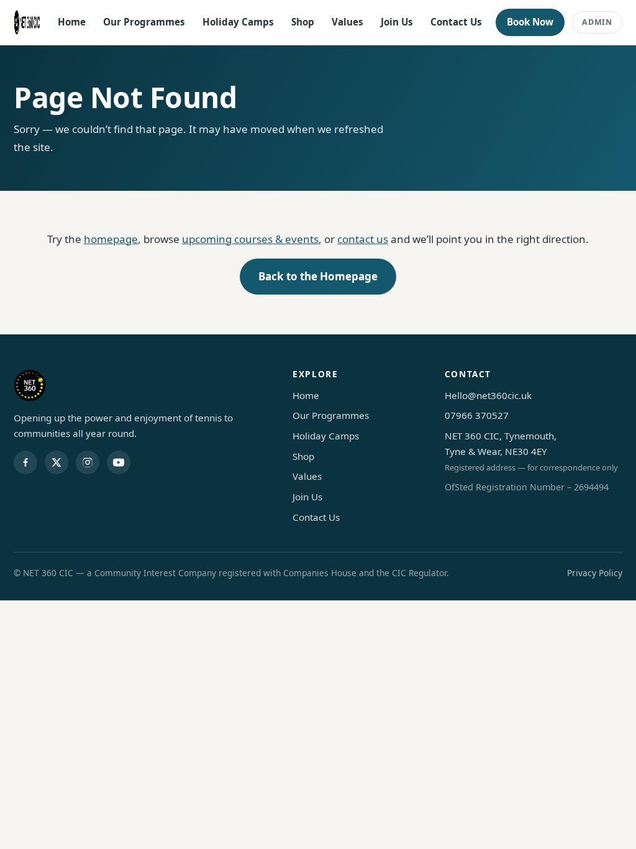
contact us (362, 239)
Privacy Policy (594, 573)
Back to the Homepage (318, 276)
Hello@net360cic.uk (488, 395)
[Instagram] (87, 462)
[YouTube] (118, 462)
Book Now (530, 22)
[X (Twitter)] (56, 462)
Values (347, 22)
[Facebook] (25, 462)
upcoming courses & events (250, 239)
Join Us (397, 22)
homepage (111, 239)
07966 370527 (477, 415)
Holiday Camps (238, 22)
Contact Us (456, 22)
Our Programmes (144, 22)
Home (72, 22)
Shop (302, 22)
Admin (597, 22)
